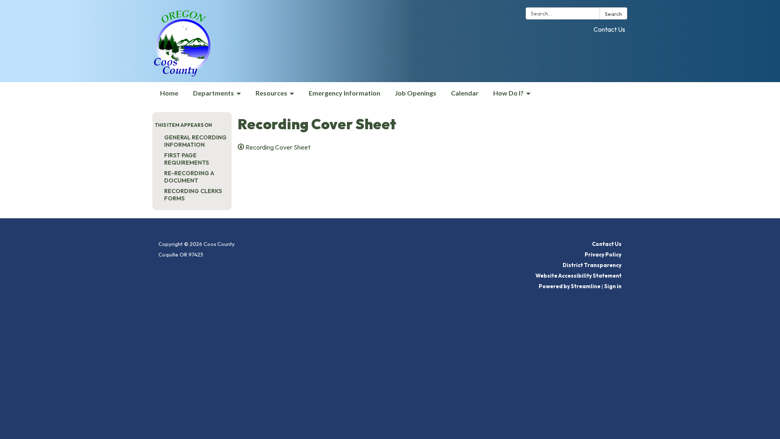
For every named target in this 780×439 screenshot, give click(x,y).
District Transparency (592, 265)
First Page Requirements (186, 159)
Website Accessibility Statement (578, 275)
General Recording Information (195, 141)
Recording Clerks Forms (193, 194)
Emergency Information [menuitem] (344, 93)
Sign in (613, 286)
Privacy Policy (603, 254)
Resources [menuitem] (271, 93)
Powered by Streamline (569, 286)
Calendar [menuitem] (465, 93)
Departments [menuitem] (213, 93)
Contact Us (609, 29)
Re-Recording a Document (189, 177)
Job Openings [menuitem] (415, 93)
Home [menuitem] (169, 93)
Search (613, 14)
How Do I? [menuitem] (508, 93)
